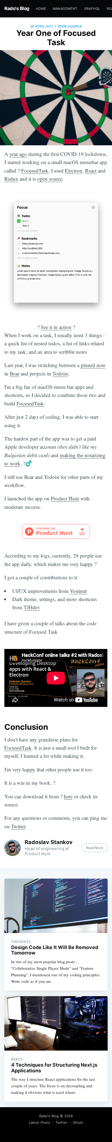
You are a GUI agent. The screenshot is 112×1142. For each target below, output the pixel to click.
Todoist (60, 373)
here (68, 796)
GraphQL (92, 9)
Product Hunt (65, 498)
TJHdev (32, 607)
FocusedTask (34, 170)
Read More (94, 848)
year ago (18, 153)
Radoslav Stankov (49, 842)
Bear (14, 373)
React (91, 170)
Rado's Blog (16, 8)
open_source (70, 26)
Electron (73, 170)
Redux (11, 178)
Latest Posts (39, 1122)
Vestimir (78, 590)
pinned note (93, 365)
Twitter (18, 826)
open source (49, 178)
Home (41, 9)
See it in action (56, 327)
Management (65, 9)
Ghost (78, 1122)
